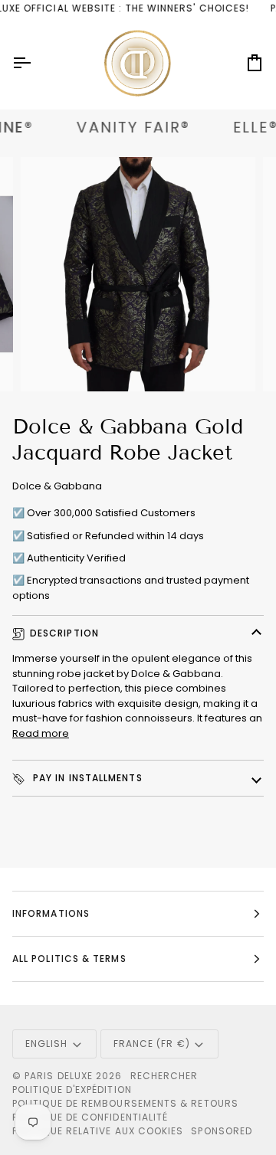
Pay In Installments (86, 777)
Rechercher (164, 1075)
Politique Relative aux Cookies (97, 1130)
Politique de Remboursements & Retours (125, 1103)
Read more (40, 733)
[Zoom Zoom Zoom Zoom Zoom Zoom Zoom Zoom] (138, 274)
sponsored (221, 1130)
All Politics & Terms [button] (69, 958)
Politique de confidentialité (90, 1117)
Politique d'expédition (72, 1089)
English (46, 1043)
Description (64, 633)
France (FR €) (151, 1043)
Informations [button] (51, 913)
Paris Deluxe (59, 1075)
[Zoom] (49, 362)
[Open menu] (35, 63)
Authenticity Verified (76, 558)
